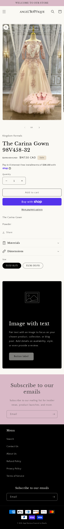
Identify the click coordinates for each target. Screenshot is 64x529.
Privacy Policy (14, 468)
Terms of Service (15, 476)
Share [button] (9, 232)
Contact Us (12, 446)
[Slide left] (24, 127)
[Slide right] (39, 127)
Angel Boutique (28, 523)
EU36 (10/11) (33, 265)
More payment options (32, 209)
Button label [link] (21, 356)
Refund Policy (14, 461)
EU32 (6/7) (12, 265)
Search (10, 439)
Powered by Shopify (40, 523)
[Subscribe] (53, 414)
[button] (4, 11)
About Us (12, 453)
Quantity (6, 174)
